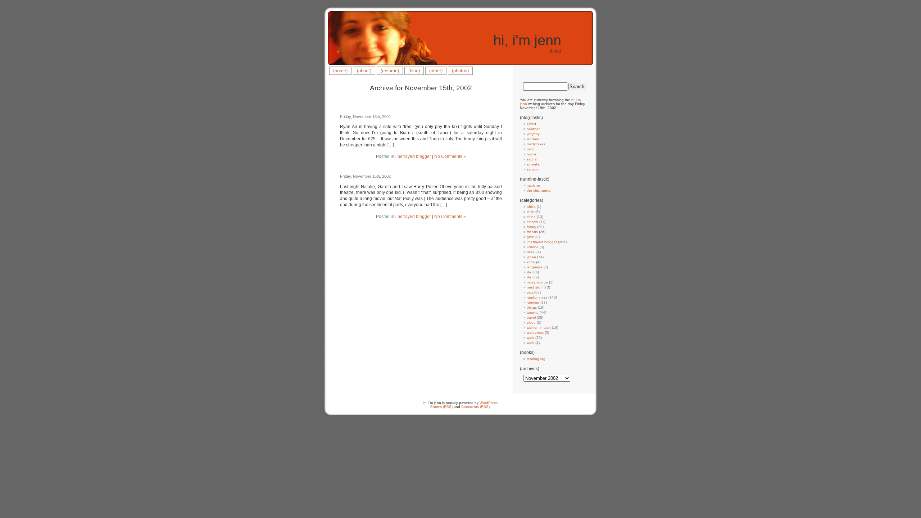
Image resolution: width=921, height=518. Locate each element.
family (531, 227)
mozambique (537, 282)
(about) (364, 70)
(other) (436, 70)
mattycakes (536, 144)
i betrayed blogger (413, 156)
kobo (531, 262)
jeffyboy (533, 134)
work (530, 338)
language (535, 267)
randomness (537, 297)
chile (530, 212)
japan (531, 257)
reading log (536, 359)
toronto (533, 312)
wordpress (535, 333)
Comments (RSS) (475, 407)
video (531, 322)
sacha (532, 159)
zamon (532, 169)
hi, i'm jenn (527, 40)
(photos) (460, 70)
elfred (531, 124)
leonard (533, 139)
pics (530, 292)
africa (531, 207)
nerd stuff (535, 287)
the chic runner (539, 190)
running (533, 302)
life (529, 272)
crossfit (532, 222)
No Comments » (450, 156)
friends (532, 232)
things (532, 307)
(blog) (414, 70)
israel (531, 252)
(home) (340, 70)
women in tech (539, 328)
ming (531, 149)
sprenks (533, 164)
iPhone (533, 247)
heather (533, 129)
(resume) (390, 70)
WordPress (489, 403)
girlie (530, 237)
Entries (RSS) (441, 407)
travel (531, 317)
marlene (533, 185)
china (531, 217)
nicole (531, 154)
